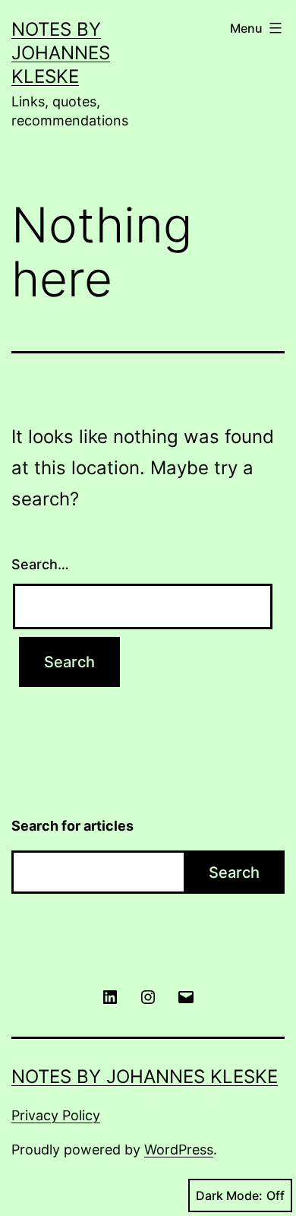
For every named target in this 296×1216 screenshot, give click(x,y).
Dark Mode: (229, 1195)
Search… (40, 564)
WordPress (178, 1149)
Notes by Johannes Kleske (60, 52)
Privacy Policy (55, 1115)
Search (234, 872)
